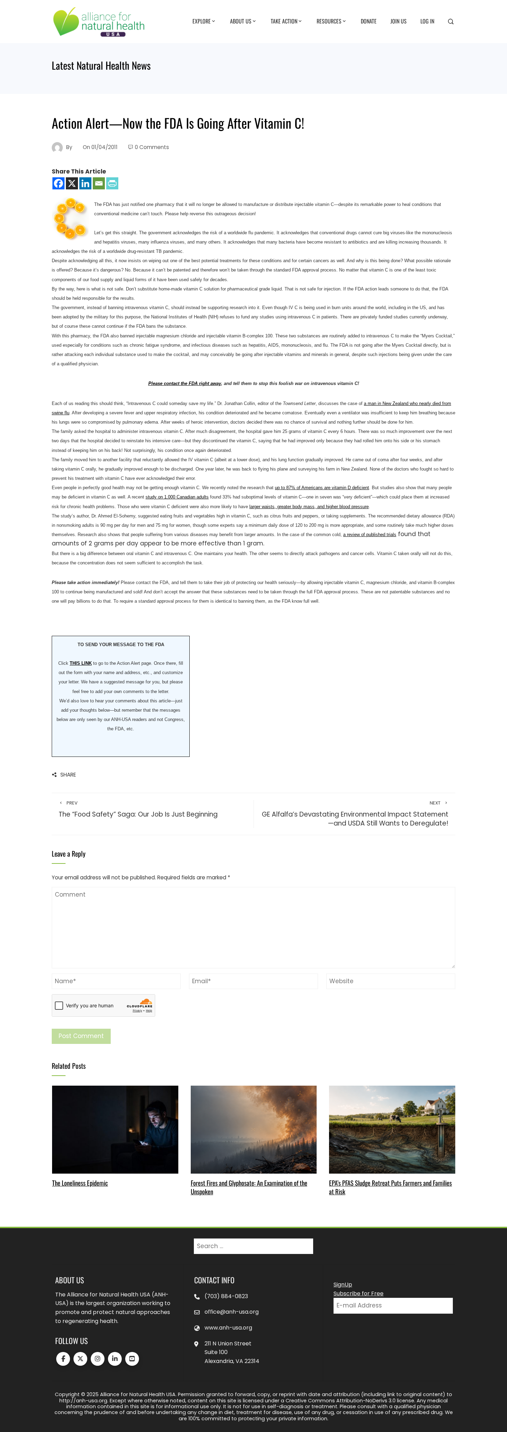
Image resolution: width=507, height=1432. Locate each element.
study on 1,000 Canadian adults (177, 497)
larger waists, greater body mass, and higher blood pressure (309, 506)
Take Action (284, 21)
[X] (72, 183)
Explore (201, 21)
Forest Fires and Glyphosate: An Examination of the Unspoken (249, 1187)
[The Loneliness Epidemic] (115, 1129)
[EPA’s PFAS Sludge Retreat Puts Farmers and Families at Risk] (392, 1129)
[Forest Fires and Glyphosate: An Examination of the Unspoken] (254, 1129)
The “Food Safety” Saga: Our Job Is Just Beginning (138, 809)
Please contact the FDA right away (184, 383)
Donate (369, 21)
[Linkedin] (85, 183)
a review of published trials (369, 534)
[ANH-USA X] (80, 1359)
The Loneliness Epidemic (80, 1182)
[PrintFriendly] (112, 183)
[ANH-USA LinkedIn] (115, 1359)
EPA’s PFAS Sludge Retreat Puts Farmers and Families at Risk (390, 1187)
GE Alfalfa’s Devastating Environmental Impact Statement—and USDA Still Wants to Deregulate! (355, 814)
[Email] (99, 183)
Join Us (398, 21)
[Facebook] (58, 183)
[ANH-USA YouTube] (132, 1359)
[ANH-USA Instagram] (98, 1359)
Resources (329, 21)
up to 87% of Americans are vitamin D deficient (322, 487)
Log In (427, 21)
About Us (240, 21)
